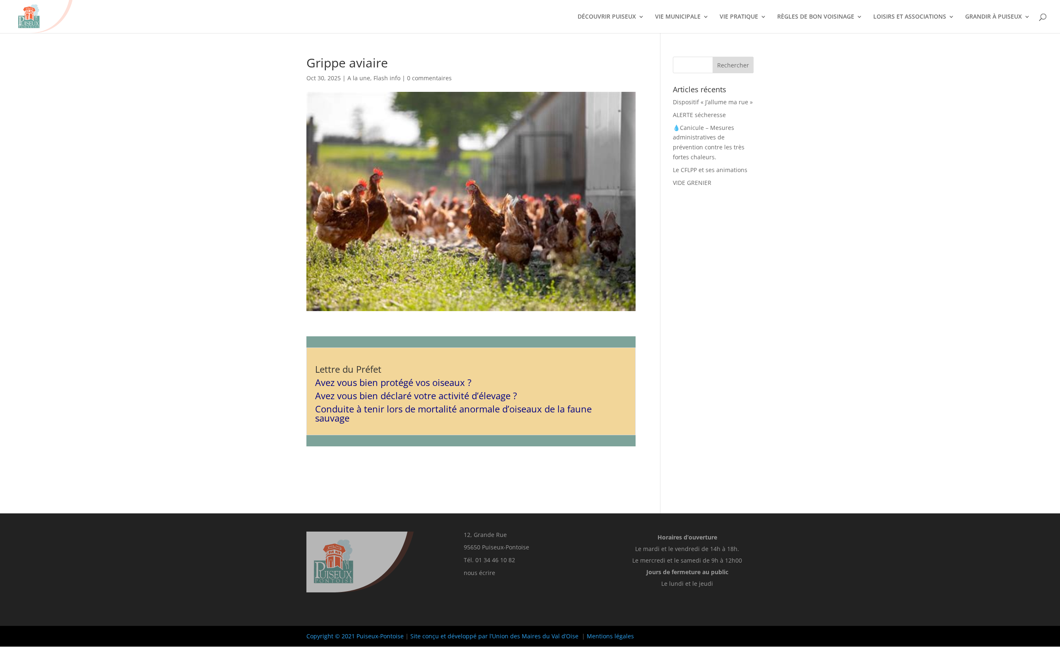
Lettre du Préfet (348, 369)
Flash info (386, 78)
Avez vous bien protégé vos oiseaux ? (393, 382)
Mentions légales (610, 636)
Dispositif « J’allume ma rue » (713, 102)
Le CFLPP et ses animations (710, 170)
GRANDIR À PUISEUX (993, 17)
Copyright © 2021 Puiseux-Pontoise (355, 636)
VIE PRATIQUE (739, 17)
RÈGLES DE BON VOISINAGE (815, 17)
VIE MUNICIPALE (678, 17)
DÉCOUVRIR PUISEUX (607, 17)
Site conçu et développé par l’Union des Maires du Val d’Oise (494, 636)
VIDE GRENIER (692, 183)
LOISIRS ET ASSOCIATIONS (909, 17)
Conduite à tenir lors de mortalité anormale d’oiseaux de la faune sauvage (453, 413)
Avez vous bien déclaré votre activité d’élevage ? (416, 395)
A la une (358, 78)
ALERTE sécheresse (699, 115)
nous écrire (479, 573)
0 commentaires (429, 78)
